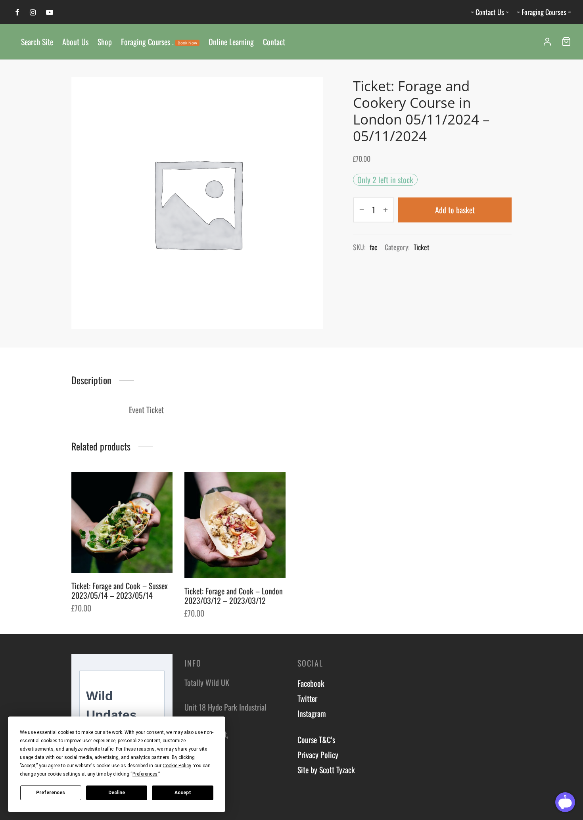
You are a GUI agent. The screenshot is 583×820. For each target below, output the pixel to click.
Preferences (50, 792)
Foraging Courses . (159, 42)
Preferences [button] (144, 774)
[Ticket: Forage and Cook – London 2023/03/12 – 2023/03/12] (235, 525)
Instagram (311, 713)
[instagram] (33, 12)
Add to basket (455, 210)
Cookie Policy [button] (177, 765)
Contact (274, 42)
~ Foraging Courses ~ (544, 12)
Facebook (310, 683)
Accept (183, 792)
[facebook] (17, 12)
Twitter (307, 698)
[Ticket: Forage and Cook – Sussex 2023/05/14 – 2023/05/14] (122, 522)
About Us (75, 42)
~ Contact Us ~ (490, 12)
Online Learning (231, 42)
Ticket (422, 247)
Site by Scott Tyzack (326, 770)
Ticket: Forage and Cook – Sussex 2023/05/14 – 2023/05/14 (119, 590)
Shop (105, 42)
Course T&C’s (316, 739)
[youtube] (49, 12)
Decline (116, 792)
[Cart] (566, 41)
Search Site (37, 42)
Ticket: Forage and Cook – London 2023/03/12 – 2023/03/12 (233, 595)
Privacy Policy (317, 755)
